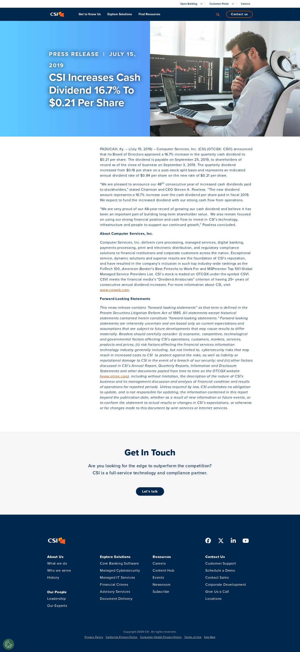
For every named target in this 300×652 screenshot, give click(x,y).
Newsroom (161, 584)
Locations (213, 598)
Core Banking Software (119, 563)
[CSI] (57, 14)
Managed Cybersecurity (120, 570)
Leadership (56, 598)
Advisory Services (115, 591)
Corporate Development (225, 584)
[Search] (218, 14)
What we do (57, 563)
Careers (159, 563)
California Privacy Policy (121, 637)
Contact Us (239, 14)
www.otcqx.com (114, 376)
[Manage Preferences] (8, 644)
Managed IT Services (117, 577)
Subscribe (161, 591)
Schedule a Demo (220, 570)
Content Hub (163, 570)
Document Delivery (116, 598)
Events (158, 577)
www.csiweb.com (114, 289)
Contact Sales (217, 577)
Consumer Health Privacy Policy (161, 637)
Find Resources (149, 14)
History (53, 577)
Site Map (209, 637)
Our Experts (57, 605)
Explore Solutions (119, 14)
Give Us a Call (217, 591)
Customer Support (220, 563)
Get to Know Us (90, 14)
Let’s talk (150, 491)
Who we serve (59, 570)
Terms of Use (193, 637)
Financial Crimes (114, 584)
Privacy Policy (94, 637)
